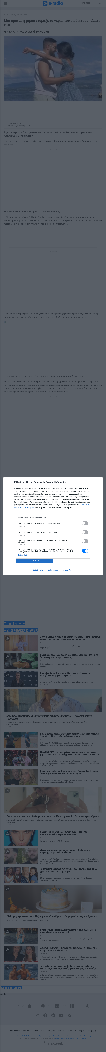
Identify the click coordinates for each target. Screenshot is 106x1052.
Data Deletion (38, 570)
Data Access (53, 570)
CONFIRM (34, 561)
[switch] (85, 523)
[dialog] (53, 526)
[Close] (97, 482)
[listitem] (53, 517)
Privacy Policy (67, 570)
